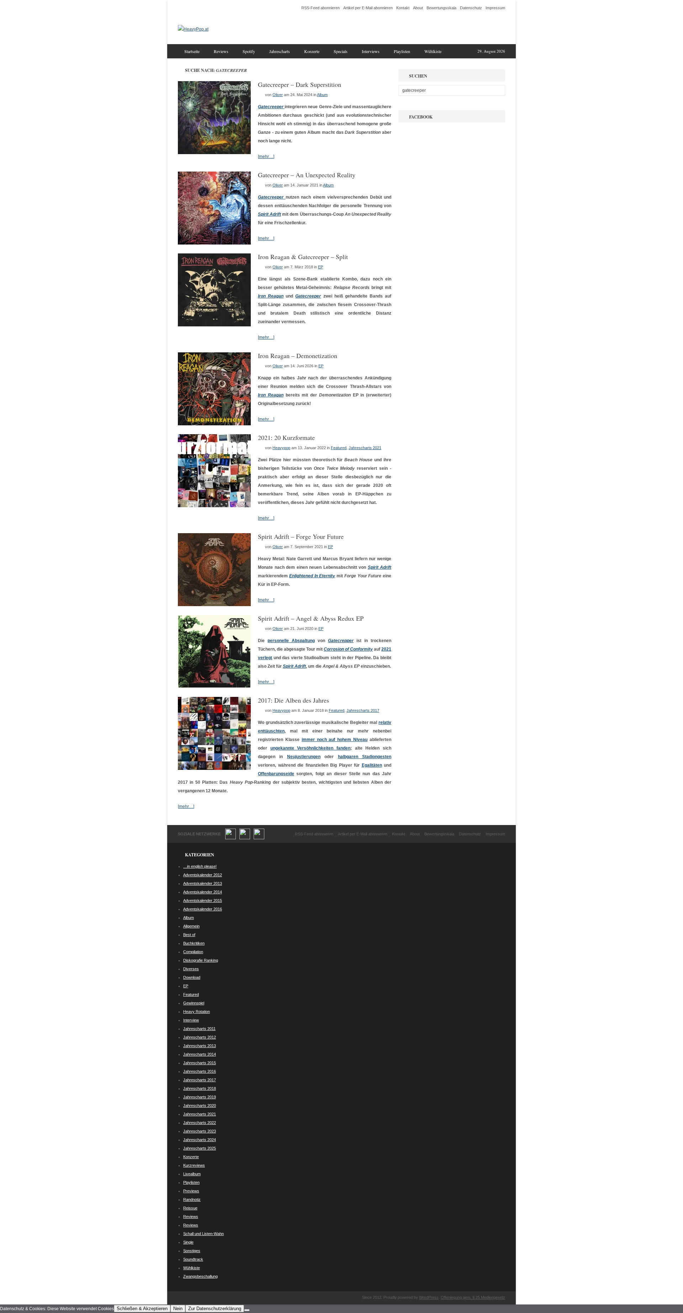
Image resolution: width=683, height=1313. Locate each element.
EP (320, 267)
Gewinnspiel (193, 1003)
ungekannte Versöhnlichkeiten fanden (310, 748)
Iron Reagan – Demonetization (297, 355)
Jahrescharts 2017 (362, 710)
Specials (341, 51)
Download (191, 977)
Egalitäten (372, 765)
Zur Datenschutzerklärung (214, 1308)
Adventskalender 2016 (202, 909)
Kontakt (402, 8)
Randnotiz (192, 1199)
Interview (191, 1020)
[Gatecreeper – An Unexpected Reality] (214, 243)
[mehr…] (266, 156)
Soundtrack (193, 1259)
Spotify (249, 51)
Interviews (371, 51)
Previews (191, 1191)
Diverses (191, 969)
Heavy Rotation (196, 1011)
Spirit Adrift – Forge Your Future (301, 536)
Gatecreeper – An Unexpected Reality (306, 174)
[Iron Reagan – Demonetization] (214, 424)
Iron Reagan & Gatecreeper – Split (303, 256)
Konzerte (311, 51)
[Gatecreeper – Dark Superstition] (214, 153)
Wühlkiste (432, 51)
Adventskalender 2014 (202, 892)
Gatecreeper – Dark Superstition (299, 84)
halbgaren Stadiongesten (364, 756)
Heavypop (281, 448)
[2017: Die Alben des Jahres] (214, 768)
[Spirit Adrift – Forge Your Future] (214, 605)
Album (322, 95)
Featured (338, 448)
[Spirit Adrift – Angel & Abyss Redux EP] (214, 686)
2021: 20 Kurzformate (286, 437)
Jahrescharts (279, 51)
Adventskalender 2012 (202, 875)
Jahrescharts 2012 (199, 1037)
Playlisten (402, 51)
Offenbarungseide (276, 773)
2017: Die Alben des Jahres (293, 700)
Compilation (193, 952)
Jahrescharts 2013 (199, 1046)
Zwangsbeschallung (200, 1276)
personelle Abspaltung (291, 640)
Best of (189, 935)
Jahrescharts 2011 (199, 1028)
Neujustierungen (304, 756)
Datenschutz (471, 8)
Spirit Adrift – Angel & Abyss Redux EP (311, 618)
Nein (177, 1308)
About (418, 8)
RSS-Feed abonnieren (320, 8)
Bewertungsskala (441, 8)
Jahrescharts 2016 (199, 1071)
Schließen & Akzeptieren (142, 1308)
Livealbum (192, 1174)
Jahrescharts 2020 (199, 1105)
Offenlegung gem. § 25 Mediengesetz (473, 1297)
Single (188, 1242)
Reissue (190, 1208)
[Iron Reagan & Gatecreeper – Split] (214, 325)
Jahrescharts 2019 (199, 1097)
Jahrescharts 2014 (199, 1054)
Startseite (192, 51)
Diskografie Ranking (200, 960)
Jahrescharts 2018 (199, 1088)
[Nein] (247, 1310)
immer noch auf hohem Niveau (334, 739)
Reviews (221, 51)
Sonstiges (191, 1251)
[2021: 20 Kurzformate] (214, 506)
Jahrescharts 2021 (365, 448)
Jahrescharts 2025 (199, 1148)
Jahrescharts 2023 (199, 1131)
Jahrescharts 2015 (199, 1063)
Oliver (277, 95)
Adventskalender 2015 (202, 900)
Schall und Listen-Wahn (203, 1233)
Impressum (495, 8)
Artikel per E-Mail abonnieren (368, 8)
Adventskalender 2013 (202, 883)
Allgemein (191, 926)
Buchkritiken (194, 943)
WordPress (429, 1297)
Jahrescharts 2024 (199, 1140)
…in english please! (200, 866)
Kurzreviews (194, 1165)
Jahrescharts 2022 (199, 1122)
